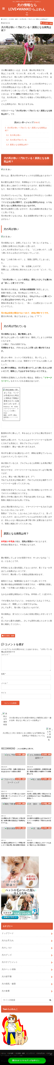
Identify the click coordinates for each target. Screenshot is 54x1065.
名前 (3, 674)
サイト (3, 693)
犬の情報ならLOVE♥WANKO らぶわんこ (27, 9)
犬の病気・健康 (9, 636)
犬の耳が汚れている (16, 140)
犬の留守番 (7, 976)
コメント (5, 654)
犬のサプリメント (10, 962)
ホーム (4, 1053)
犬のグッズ (7, 955)
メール (4, 683)
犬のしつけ (7, 947)
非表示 (36, 122)
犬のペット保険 (9, 969)
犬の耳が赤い (13, 135)
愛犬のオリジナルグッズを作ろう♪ (26, 1060)
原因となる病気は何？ (17, 145)
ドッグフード (8, 933)
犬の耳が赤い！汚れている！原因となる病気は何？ (26, 129)
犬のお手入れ (8, 940)
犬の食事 (6, 991)
